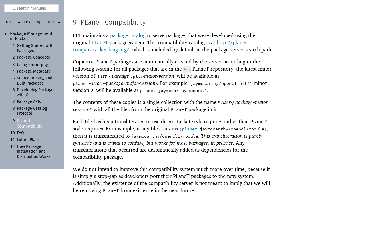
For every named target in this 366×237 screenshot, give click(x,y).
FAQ (20, 133)
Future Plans (28, 140)
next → (54, 22)
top (8, 22)
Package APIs (29, 102)
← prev (23, 22)
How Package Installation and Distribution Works (34, 152)
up (39, 22)
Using (33, 65)
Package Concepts (33, 57)
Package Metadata (34, 71)
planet (189, 129)
